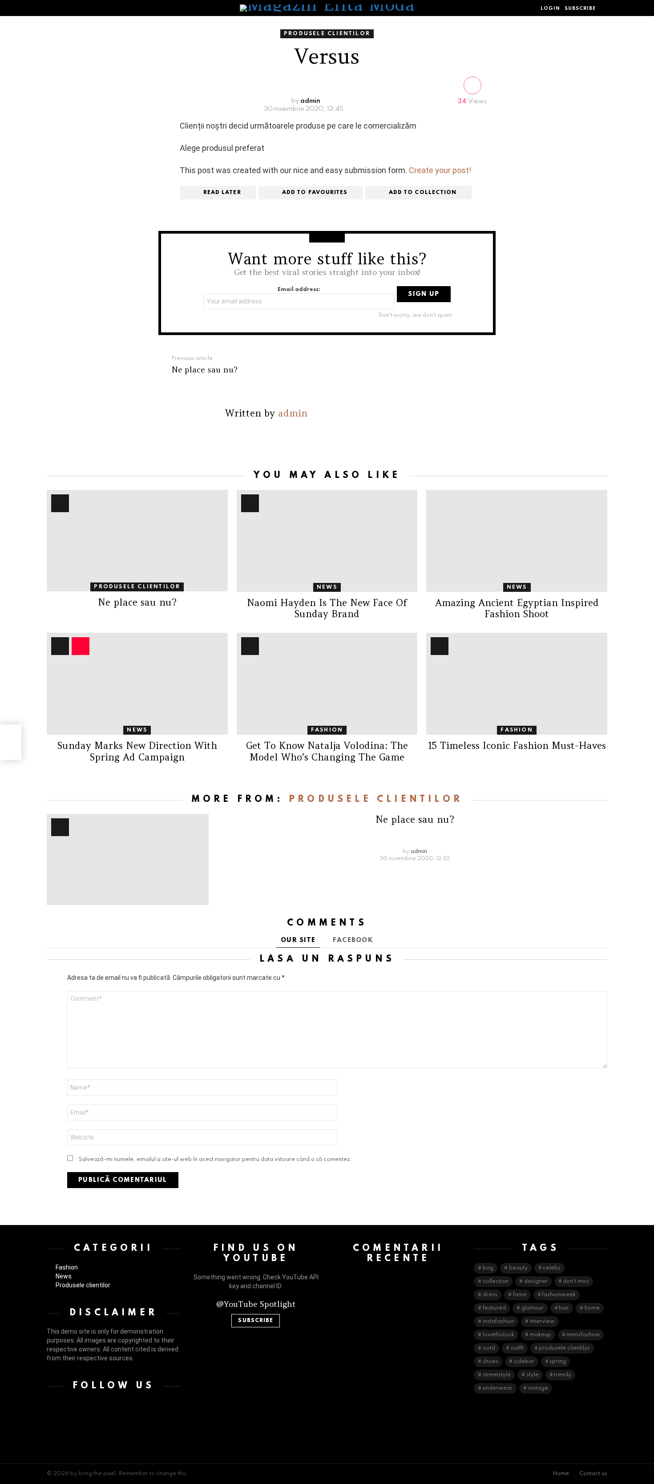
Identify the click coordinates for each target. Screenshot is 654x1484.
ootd (489, 1348)
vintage (538, 1388)
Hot (60, 503)
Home (561, 1473)
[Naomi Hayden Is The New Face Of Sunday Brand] (327, 541)
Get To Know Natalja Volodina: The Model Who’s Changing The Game (327, 751)
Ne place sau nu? (137, 602)
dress (490, 1295)
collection (496, 1281)
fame (520, 1295)
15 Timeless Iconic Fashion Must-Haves (517, 746)
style (532, 1375)
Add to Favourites (315, 192)
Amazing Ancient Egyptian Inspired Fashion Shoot (517, 608)
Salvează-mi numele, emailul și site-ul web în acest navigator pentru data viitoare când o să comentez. (215, 1159)
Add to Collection (423, 192)
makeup (540, 1335)
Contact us (593, 1473)
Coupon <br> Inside (80, 646)
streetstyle (497, 1375)
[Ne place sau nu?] (137, 541)
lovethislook (498, 1335)
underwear (498, 1388)
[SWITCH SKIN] (69, 8)
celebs (552, 1268)
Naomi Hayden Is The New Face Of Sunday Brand (327, 608)
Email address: (299, 289)
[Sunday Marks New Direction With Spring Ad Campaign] (137, 684)
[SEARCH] (603, 8)
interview (542, 1321)
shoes (490, 1361)
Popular (60, 646)
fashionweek (559, 1295)
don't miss (576, 1281)
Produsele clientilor (137, 587)
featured (494, 1308)
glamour (532, 1308)
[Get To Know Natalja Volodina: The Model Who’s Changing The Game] (327, 684)
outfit (517, 1348)
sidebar (524, 1361)
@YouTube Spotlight (256, 1304)
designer (536, 1281)
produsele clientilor (564, 1348)
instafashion (498, 1321)
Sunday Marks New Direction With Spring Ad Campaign (137, 751)
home (592, 1308)
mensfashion (583, 1335)
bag (488, 1268)
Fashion (327, 730)
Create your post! (440, 170)
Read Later (222, 192)
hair (564, 1308)
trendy (562, 1375)
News (327, 587)
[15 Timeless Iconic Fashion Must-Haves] (516, 684)
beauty (518, 1268)
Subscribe (255, 1320)
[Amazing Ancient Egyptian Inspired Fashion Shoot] (516, 541)
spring (557, 1361)
